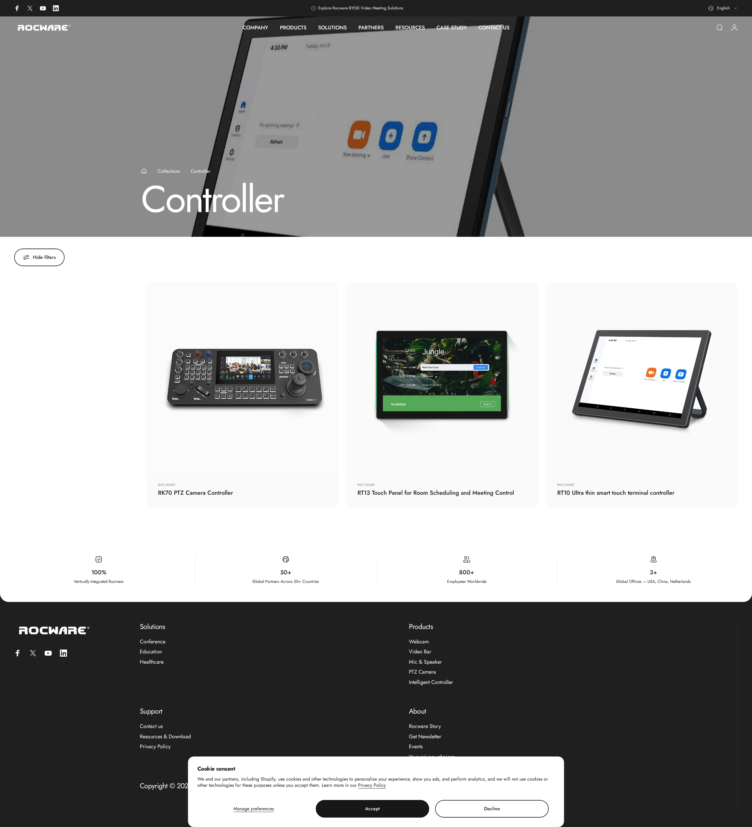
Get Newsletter (425, 736)
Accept (372, 808)
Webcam (419, 641)
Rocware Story (425, 726)
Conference (152, 641)
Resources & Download (165, 736)
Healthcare (152, 662)
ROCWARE (366, 484)
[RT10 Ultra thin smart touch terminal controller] (641, 379)
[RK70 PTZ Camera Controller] (242, 379)
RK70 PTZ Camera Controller (195, 493)
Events (416, 746)
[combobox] (723, 8)
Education (151, 651)
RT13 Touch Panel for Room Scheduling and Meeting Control (435, 493)
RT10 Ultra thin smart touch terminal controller (615, 493)
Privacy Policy (372, 785)
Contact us (151, 726)
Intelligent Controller (431, 682)
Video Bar (420, 651)
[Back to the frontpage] (144, 171)
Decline (492, 808)
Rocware (167, 484)
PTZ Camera (422, 672)
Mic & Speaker (425, 662)
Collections (169, 171)
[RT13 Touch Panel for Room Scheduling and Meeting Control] (442, 379)
